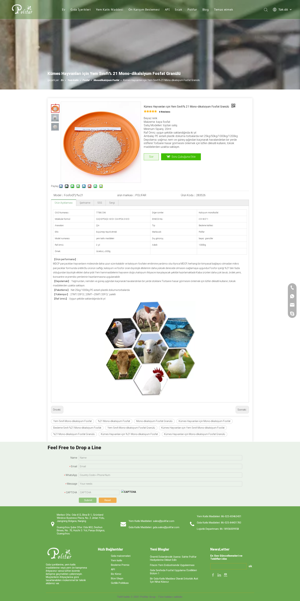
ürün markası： (126, 195)
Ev (63, 9)
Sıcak (178, 9)
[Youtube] (225, 574)
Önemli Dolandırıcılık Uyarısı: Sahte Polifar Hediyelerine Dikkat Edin (173, 558)
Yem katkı (116, 560)
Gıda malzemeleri (121, 555)
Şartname (85, 202)
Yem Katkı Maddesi (109, 9)
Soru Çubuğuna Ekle (184, 156)
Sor (151, 156)
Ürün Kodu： (188, 195)
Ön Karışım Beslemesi (144, 9)
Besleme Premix (120, 564)
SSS (99, 202)
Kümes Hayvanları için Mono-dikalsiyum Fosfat (204, 421)
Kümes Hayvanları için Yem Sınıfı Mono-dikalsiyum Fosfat (192, 427)
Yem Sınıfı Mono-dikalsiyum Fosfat (72, 421)
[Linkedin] (219, 574)
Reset (108, 500)
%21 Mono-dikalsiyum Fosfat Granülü (74, 434)
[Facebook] (213, 574)
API (167, 9)
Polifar (192, 9)
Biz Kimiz (116, 574)
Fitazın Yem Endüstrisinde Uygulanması (172, 565)
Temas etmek (223, 9)
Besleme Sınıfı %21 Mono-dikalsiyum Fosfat (77, 427)
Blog (205, 9)
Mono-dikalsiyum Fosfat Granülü (154, 421)
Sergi (112, 202)
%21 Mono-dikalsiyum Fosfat (114, 421)
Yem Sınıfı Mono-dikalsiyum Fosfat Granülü (131, 427)
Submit (88, 500)
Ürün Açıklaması (64, 202)
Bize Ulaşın (117, 578)
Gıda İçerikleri (80, 9)
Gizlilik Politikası (120, 583)
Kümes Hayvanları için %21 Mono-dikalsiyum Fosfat (129, 434)
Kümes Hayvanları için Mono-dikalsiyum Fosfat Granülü (194, 434)
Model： (59, 195)
